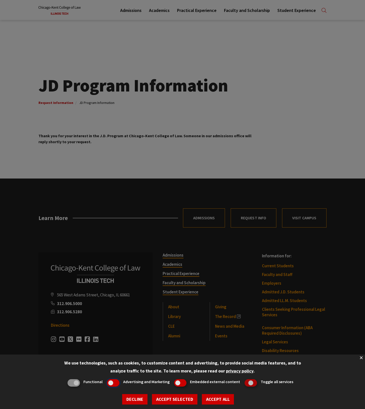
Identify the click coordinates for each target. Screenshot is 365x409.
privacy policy (240, 371)
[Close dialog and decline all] (361, 358)
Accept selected (174, 399)
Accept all (218, 399)
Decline (134, 399)
